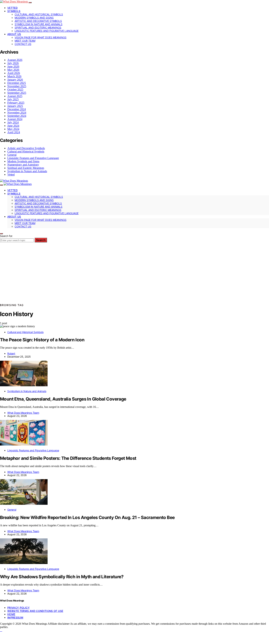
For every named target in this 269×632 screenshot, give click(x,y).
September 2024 (16, 115)
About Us (14, 34)
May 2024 (13, 129)
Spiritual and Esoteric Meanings (38, 27)
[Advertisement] (134, 275)
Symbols (13, 11)
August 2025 (14, 96)
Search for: (6, 235)
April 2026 (13, 73)
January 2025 (15, 105)
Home (11, 614)
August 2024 (14, 119)
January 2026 (15, 79)
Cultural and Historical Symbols (39, 14)
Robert (11, 353)
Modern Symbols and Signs (34, 17)
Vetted (12, 7)
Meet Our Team (25, 40)
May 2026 (13, 69)
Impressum (15, 617)
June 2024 (13, 125)
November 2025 (16, 86)
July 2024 (13, 122)
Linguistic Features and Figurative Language (47, 30)
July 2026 (13, 63)
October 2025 (15, 89)
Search (41, 240)
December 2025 (16, 82)
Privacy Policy (18, 607)
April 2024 (13, 132)
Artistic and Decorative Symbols (38, 20)
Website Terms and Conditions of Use (35, 610)
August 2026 (14, 59)
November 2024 (16, 112)
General (11, 154)
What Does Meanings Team (23, 412)
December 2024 (16, 109)
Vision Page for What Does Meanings (40, 37)
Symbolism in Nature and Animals (38, 24)
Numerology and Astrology (23, 164)
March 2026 (14, 76)
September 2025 (16, 92)
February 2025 (15, 102)
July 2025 (13, 99)
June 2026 (13, 66)
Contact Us (23, 44)
